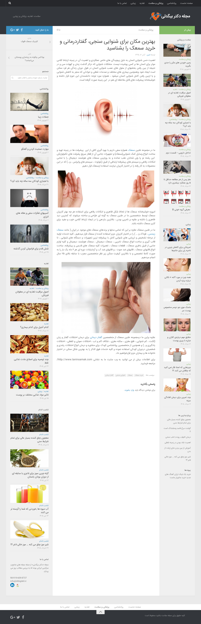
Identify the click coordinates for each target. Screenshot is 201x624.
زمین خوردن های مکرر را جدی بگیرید (177, 64)
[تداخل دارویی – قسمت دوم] (177, 140)
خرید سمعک (139, 375)
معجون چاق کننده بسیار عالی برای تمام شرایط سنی (30, 439)
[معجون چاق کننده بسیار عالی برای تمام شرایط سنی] (29, 423)
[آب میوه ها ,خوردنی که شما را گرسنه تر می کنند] (29, 494)
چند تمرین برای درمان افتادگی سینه (177, 399)
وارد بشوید (129, 390)
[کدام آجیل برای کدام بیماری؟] (29, 312)
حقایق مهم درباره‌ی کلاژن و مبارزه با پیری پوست (179, 339)
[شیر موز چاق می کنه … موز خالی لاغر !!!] (29, 529)
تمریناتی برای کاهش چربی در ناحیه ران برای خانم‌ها (178, 249)
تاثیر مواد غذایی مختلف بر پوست (32, 395)
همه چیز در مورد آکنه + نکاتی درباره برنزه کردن (177, 279)
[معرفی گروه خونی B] (177, 197)
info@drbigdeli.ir (18, 581)
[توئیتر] (17, 30)
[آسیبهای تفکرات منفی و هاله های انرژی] (29, 198)
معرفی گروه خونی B (181, 209)
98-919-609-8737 (18, 578)
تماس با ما (122, 3)
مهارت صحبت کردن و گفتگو (35, 149)
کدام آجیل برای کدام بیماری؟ (34, 327)
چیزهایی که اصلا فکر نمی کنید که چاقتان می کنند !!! (177, 369)
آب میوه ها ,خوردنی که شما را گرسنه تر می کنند (30, 510)
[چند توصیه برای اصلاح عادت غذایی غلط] (29, 344)
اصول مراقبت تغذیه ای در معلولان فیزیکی (32, 293)
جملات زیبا (43, 117)
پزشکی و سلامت (155, 3)
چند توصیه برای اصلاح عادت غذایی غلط (31, 361)
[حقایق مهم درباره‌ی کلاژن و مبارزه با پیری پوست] (177, 324)
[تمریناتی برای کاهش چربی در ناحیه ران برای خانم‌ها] (177, 234)
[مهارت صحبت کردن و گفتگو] (29, 134)
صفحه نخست (186, 3)
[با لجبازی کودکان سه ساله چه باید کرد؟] (29, 166)
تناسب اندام (44, 434)
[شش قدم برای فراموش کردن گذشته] (29, 234)
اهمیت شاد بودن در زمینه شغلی (178, 442)
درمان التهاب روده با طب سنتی (178, 437)
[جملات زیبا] (29, 102)
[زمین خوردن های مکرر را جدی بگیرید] (177, 50)
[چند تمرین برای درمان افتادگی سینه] (177, 385)
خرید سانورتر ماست (178, 477)
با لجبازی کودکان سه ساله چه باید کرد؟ (29, 181)
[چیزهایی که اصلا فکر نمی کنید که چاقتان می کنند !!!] (177, 354)
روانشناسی (171, 3)
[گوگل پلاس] (13, 30)
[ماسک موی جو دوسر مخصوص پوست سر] (177, 294)
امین (148, 54)
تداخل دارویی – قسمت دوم (178, 153)
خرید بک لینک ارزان (182, 474)
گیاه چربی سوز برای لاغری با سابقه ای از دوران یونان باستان (30, 475)
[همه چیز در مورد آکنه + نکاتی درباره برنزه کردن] (177, 264)
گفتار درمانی (96, 337)
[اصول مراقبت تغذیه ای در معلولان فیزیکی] (29, 277)
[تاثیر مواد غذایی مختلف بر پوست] (29, 380)
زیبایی (133, 3)
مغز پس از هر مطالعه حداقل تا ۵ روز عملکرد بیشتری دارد (177, 181)
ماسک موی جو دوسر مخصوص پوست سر (177, 309)
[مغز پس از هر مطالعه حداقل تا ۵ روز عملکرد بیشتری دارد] (177, 167)
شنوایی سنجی (120, 375)
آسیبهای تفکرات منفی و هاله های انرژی (32, 215)
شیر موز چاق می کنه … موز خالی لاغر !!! (30, 545)
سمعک (131, 150)
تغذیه (142, 3)
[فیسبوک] (21, 30)
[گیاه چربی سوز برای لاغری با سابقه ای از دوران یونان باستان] (29, 458)
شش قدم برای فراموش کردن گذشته (31, 249)
